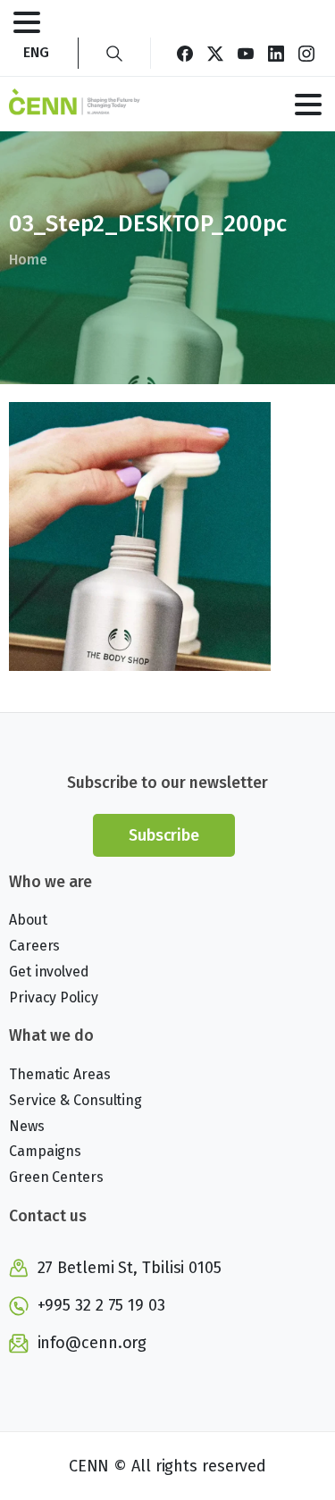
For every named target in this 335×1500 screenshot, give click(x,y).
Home (28, 259)
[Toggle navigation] (27, 22)
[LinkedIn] (276, 53)
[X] (215, 53)
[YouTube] (246, 53)
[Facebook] (185, 53)
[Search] (114, 53)
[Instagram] (306, 53)
